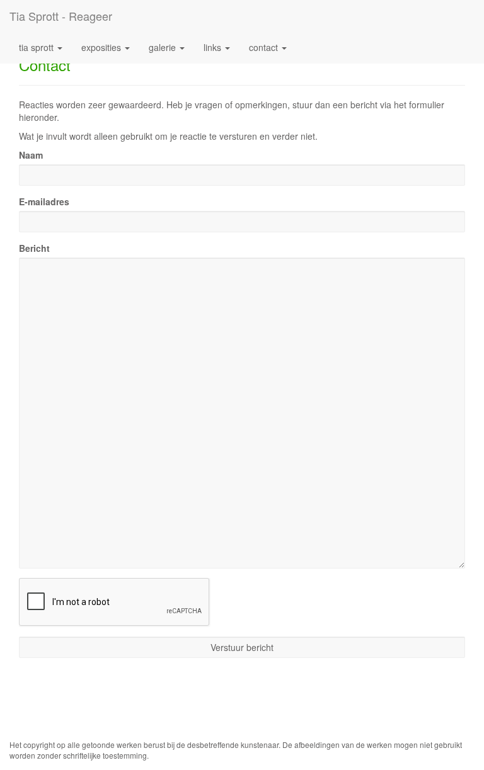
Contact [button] (264, 47)
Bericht (34, 248)
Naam (31, 155)
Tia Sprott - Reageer (60, 16)
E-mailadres (44, 201)
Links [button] (214, 47)
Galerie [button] (163, 47)
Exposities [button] (102, 47)
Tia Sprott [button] (37, 47)
